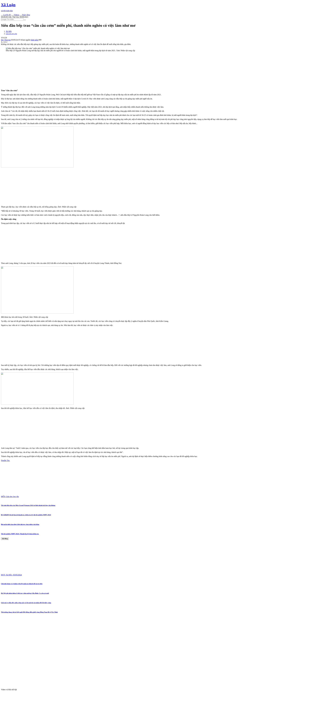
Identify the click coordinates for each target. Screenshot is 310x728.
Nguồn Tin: (5, 460)
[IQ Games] (2, 15)
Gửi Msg (5, 539)
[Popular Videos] (12, 15)
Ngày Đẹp (26, 15)
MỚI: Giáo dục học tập (10, 496)
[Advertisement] (73, 71)
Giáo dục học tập (11, 34)
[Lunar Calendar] (21, 15)
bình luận (35, 40)
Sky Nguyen (6, 40)
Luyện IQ (7, 15)
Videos (16, 15)
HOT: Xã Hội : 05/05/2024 (11, 575)
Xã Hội (9, 31)
